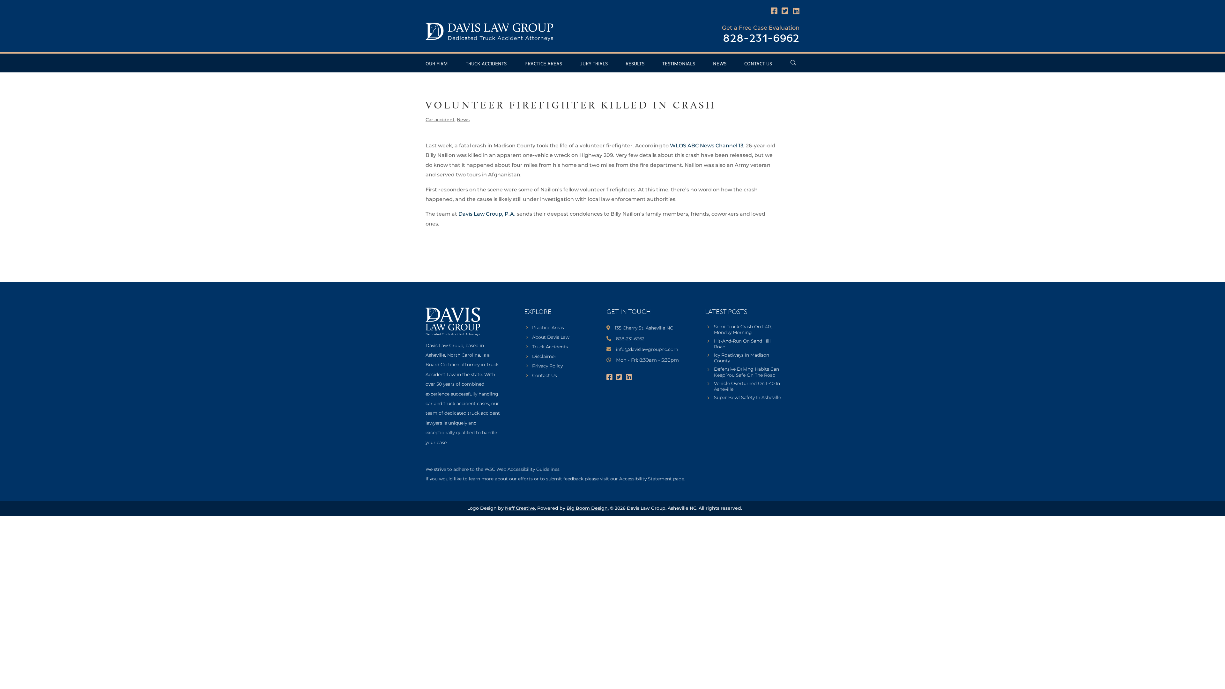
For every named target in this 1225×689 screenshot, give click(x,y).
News (719, 64)
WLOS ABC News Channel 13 (706, 146)
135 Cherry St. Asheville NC (644, 328)
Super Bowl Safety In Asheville (747, 397)
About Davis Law (550, 337)
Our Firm (437, 64)
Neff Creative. (520, 508)
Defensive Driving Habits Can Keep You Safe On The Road (746, 372)
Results (635, 64)
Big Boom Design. (588, 508)
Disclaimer (544, 356)
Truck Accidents (486, 64)
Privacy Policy (547, 366)
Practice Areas (543, 64)
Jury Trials (594, 64)
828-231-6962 (761, 38)
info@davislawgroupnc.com (647, 349)
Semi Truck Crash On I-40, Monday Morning (743, 329)
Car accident (440, 119)
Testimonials (678, 64)
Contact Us (758, 64)
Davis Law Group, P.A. (487, 214)
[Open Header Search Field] (793, 62)
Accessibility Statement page (651, 479)
